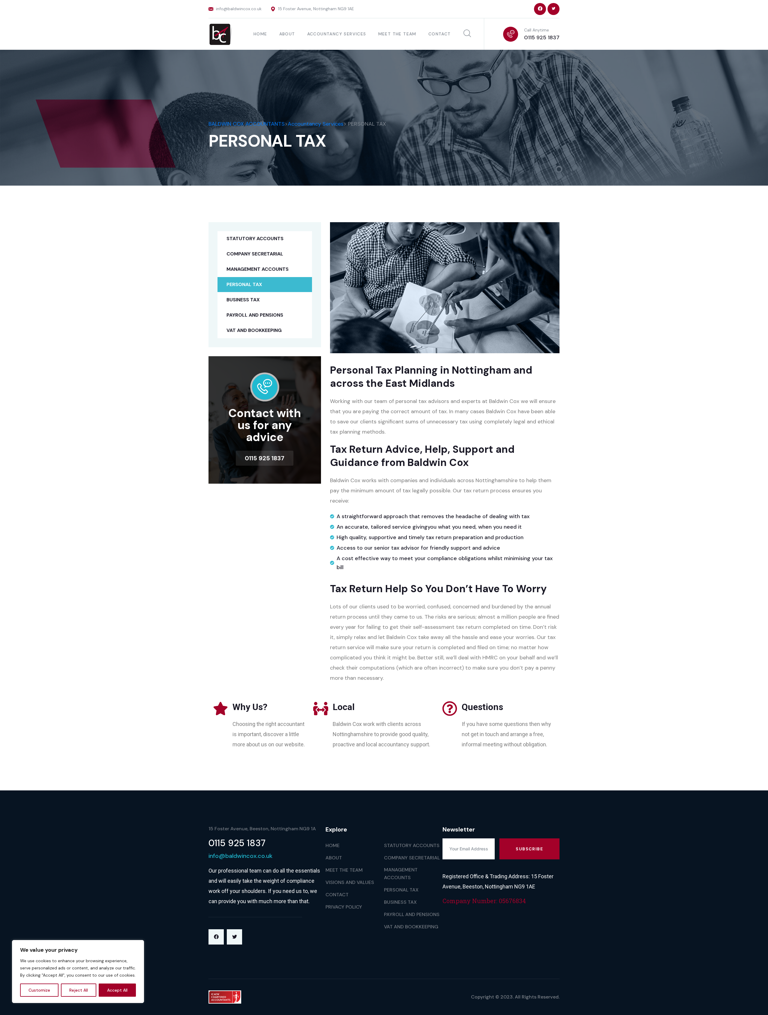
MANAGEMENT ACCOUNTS (257, 269)
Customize (39, 990)
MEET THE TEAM (397, 34)
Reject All (78, 990)
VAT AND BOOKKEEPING (254, 330)
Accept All (117, 990)
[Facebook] (216, 937)
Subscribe (529, 849)
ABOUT (287, 34)
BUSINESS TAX (243, 300)
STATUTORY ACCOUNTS (255, 238)
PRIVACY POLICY (344, 907)
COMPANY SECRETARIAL (254, 254)
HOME (260, 34)
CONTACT (439, 34)
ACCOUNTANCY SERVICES (336, 34)
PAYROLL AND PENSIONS (254, 315)
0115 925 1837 (542, 37)
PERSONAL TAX (244, 284)
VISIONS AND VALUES (350, 882)
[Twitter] (234, 937)
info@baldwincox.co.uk (239, 8)
